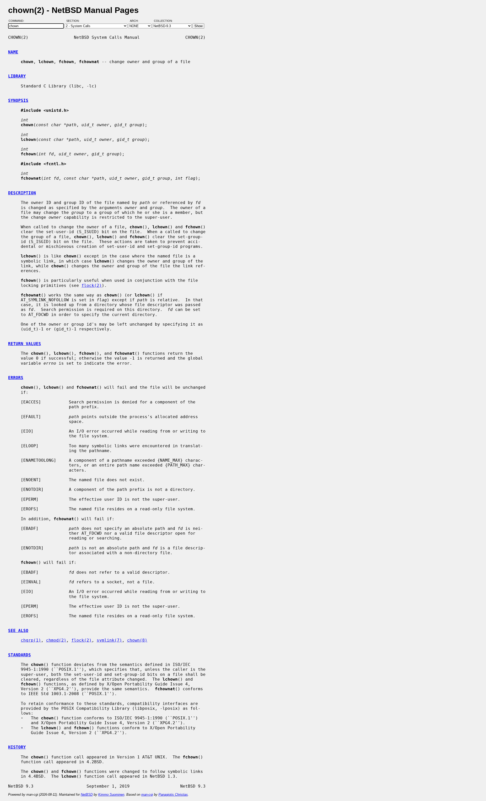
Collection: (163, 21)
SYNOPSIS (18, 100)
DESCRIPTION (22, 193)
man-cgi (147, 794)
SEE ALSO (18, 630)
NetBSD (87, 794)
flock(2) (92, 285)
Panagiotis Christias (173, 794)
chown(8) (137, 640)
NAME (13, 52)
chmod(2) (56, 640)
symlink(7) (109, 640)
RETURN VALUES (24, 343)
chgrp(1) (31, 640)
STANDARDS (19, 655)
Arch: (136, 21)
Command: (18, 21)
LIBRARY (17, 76)
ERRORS (15, 377)
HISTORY (17, 747)
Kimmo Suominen (111, 794)
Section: (74, 21)
